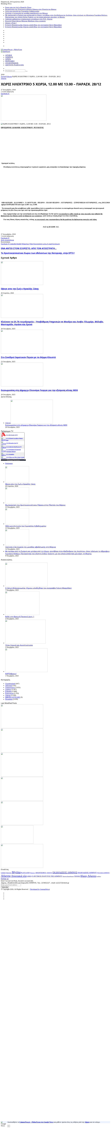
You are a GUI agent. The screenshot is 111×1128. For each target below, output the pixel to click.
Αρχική (3, 76)
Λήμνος (9, 76)
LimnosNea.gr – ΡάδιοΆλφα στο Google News (36, 1122)
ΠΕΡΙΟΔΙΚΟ (10, 61)
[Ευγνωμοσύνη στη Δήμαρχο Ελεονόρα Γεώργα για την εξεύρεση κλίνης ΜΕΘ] (22, 386)
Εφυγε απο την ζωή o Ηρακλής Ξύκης (18, 7)
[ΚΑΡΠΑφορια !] (26, 671)
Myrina (16, 872)
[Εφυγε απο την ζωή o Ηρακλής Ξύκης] (22, 284)
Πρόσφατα (9, 463)
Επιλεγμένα (9, 693)
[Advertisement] (55, 145)
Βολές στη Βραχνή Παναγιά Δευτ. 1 (19, 616)
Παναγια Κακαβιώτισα (68, 876)
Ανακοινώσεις (10, 687)
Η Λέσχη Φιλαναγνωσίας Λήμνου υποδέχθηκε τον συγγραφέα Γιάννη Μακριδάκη (33, 25)
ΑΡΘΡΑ (8, 59)
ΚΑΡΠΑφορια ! (10, 674)
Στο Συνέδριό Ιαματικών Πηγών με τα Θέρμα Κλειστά (28, 357)
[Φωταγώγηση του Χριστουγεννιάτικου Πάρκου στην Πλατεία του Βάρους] (17, 503)
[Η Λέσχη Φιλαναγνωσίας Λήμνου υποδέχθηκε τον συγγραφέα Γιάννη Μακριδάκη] (26, 586)
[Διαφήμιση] (5, 51)
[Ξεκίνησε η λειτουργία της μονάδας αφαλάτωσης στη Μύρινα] (17, 545)
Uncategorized (10, 684)
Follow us (5, 879)
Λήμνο (87, 1122)
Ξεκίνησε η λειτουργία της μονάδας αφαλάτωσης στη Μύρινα (26, 13)
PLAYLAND (25, 873)
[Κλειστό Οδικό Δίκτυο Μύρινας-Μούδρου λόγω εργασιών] (17, 843)
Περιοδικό (8, 699)
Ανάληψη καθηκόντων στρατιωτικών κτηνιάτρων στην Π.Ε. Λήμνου (28, 19)
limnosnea (8, 873)
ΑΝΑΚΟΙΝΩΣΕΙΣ (11, 63)
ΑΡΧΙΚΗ (8, 55)
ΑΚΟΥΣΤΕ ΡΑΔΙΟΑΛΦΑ (14, 65)
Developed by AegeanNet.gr (40, 889)
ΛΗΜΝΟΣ (9, 57)
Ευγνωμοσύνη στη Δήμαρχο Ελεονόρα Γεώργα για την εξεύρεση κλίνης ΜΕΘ (39, 390)
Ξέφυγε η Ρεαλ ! (11, 23)
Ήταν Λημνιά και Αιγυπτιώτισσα (19, 645)
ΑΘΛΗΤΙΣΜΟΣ (40, 873)
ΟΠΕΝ (29, 876)
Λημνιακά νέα (19, 875)
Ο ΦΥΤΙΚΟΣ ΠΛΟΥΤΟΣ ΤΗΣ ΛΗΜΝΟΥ (47, 876)
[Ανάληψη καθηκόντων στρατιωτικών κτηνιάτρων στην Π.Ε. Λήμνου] (22, 824)
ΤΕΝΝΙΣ (77, 876)
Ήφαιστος (32, 872)
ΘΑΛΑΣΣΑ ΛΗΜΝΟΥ (103, 873)
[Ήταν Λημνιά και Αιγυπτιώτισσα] (25, 643)
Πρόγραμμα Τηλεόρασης (13, 460)
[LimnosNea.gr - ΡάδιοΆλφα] (11, 50)
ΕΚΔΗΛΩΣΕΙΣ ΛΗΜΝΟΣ (65, 872)
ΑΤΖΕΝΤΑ (49, 873)
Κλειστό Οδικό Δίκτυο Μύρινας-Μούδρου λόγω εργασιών (25, 21)
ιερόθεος (99, 876)
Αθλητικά (8, 685)
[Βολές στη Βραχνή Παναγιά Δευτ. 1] (22, 614)
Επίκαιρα (8, 691)
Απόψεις (8, 689)
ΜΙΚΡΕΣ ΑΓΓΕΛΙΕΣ (12, 697)
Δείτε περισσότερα (7, 240)
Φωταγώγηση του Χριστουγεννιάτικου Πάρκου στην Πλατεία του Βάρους (30, 9)
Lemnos (3, 873)
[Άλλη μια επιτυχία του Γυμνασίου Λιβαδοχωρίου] (17, 524)
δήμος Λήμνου (88, 875)
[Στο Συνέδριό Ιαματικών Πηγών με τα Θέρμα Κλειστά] (22, 353)
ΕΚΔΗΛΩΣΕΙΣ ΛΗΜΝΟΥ (87, 873)
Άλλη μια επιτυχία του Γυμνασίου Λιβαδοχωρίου (22, 11)
